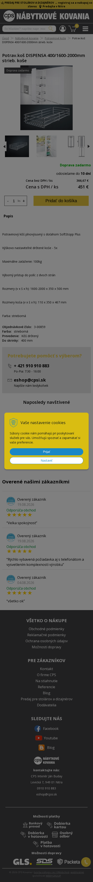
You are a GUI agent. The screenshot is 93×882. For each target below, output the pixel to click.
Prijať (46, 451)
